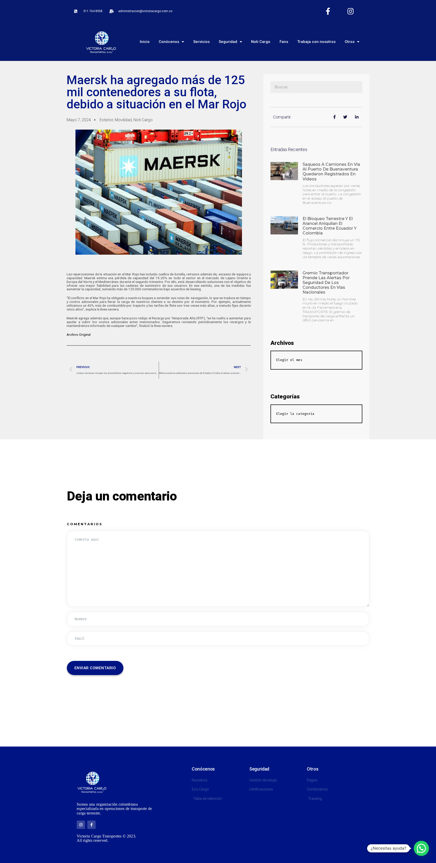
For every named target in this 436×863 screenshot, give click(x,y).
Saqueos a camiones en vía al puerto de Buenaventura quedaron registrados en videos (331, 171)
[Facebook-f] (328, 11)
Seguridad (228, 41)
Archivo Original (79, 334)
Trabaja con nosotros (316, 41)
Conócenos (169, 41)
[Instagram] (350, 11)
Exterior (106, 119)
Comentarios (84, 524)
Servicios (201, 41)
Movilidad (123, 119)
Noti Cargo (260, 41)
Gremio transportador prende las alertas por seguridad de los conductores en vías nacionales (326, 283)
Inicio (145, 41)
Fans (284, 41)
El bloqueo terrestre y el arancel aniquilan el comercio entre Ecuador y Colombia (330, 226)
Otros (350, 41)
